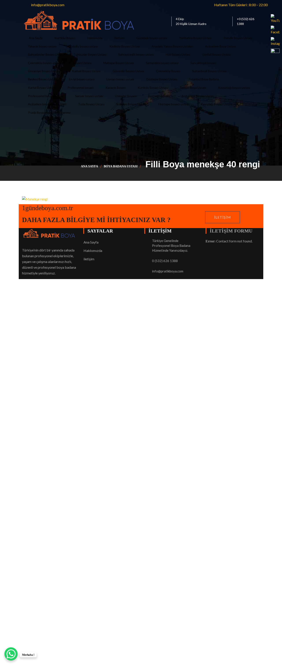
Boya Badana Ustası (120, 166)
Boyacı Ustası (64, 468)
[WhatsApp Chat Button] (11, 654)
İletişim (222, 217)
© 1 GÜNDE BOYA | (38, 468)
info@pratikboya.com (167, 271)
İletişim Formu (231, 231)
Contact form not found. (229, 241)
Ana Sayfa (89, 166)
